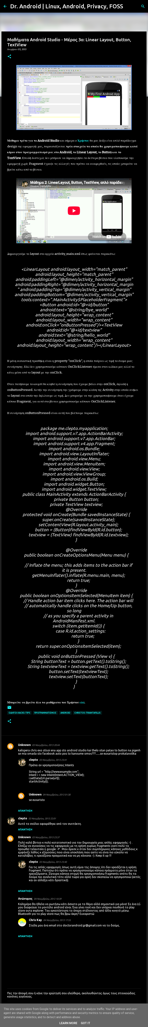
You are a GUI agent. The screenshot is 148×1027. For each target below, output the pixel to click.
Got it (85, 1023)
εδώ (82, 702)
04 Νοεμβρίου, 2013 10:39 (47, 898)
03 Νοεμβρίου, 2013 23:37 (46, 837)
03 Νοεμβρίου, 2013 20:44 (46, 745)
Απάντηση (25, 810)
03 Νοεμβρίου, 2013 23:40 (53, 862)
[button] (9, 56)
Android (65, 713)
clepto (33, 759)
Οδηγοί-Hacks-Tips (19, 713)
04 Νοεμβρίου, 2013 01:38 (56, 794)
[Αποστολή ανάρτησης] (9, 709)
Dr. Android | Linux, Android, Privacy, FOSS (66, 6)
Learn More (68, 1023)
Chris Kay (35, 920)
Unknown (24, 744)
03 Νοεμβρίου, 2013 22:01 (42, 818)
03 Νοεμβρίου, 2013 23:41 (53, 760)
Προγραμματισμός (45, 713)
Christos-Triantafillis (87, 713)
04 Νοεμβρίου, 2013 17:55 (57, 920)
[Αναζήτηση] (128, 6)
